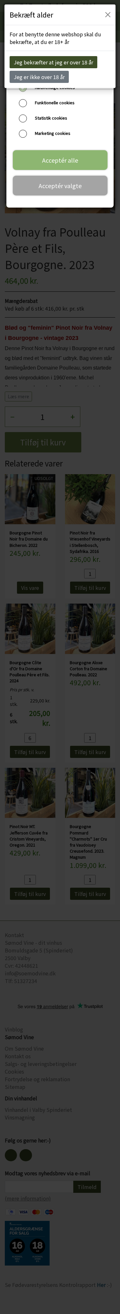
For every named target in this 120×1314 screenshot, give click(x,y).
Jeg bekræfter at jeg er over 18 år (53, 62)
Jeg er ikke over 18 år (39, 77)
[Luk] (108, 15)
